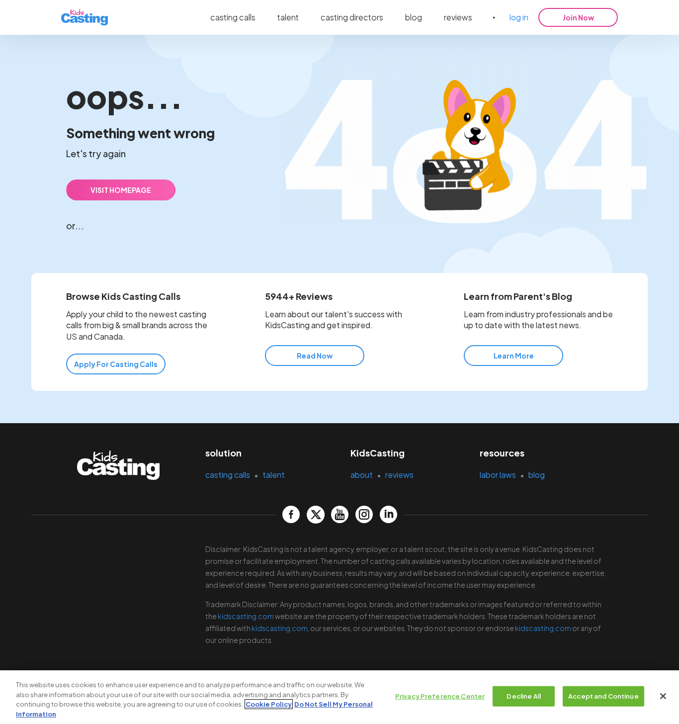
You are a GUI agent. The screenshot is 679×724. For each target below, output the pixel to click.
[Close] (663, 696)
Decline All (523, 696)
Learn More (514, 355)
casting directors (352, 17)
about (361, 474)
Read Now (315, 355)
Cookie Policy (269, 704)
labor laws (498, 474)
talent (288, 17)
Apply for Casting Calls (116, 364)
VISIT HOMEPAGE (120, 189)
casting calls (232, 17)
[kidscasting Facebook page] (291, 514)
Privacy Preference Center (440, 696)
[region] (339, 697)
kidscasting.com (246, 616)
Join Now (578, 17)
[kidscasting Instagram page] (364, 514)
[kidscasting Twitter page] (315, 514)
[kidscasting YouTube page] (339, 514)
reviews (458, 17)
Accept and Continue (603, 696)
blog (413, 17)
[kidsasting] (84, 17)
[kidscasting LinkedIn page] (388, 514)
